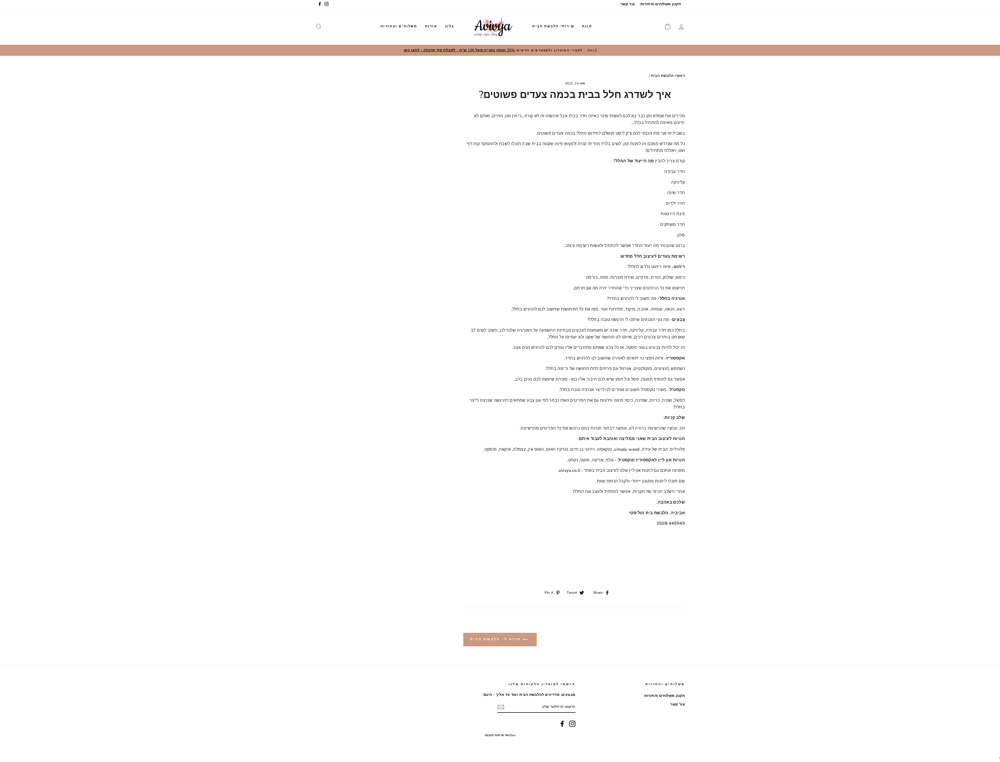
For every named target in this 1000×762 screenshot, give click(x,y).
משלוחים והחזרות (398, 26)
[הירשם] (500, 707)
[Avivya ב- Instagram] (572, 724)
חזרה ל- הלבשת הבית (496, 639)
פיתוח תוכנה (494, 735)
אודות (431, 26)
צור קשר (628, 4)
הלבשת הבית (662, 75)
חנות (587, 26)
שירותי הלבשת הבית (553, 26)
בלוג (449, 26)
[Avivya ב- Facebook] (562, 724)
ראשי (680, 75)
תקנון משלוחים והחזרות (660, 4)
